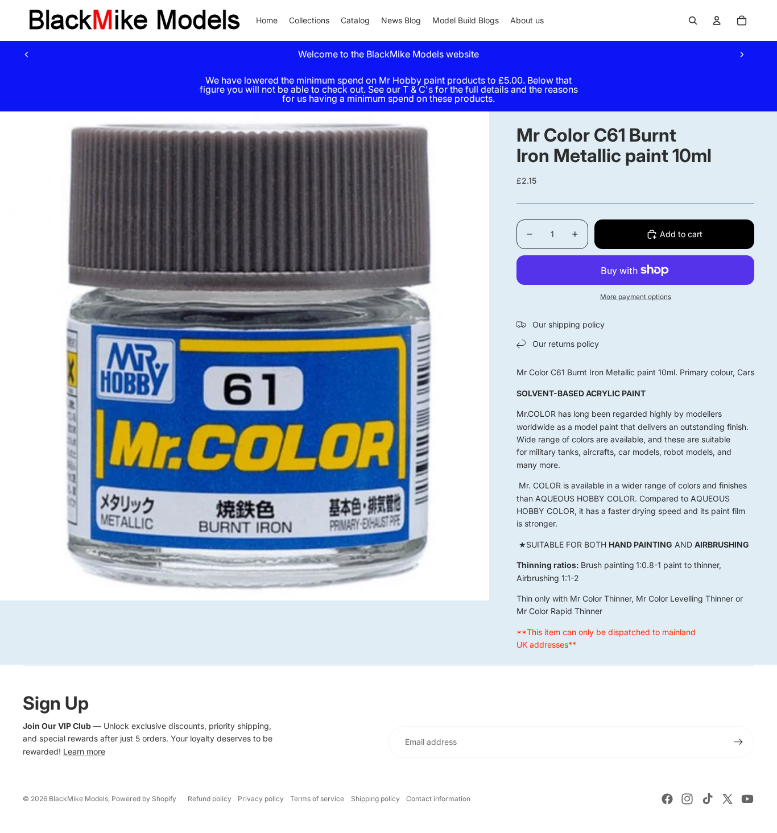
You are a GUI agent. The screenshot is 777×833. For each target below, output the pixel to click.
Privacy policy (261, 798)
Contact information (438, 798)
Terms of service (317, 798)
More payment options (635, 297)
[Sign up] (738, 742)
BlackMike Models (78, 798)
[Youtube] (747, 799)
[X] (727, 799)
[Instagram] (687, 799)
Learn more (84, 751)
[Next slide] (741, 54)
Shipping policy (375, 798)
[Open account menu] (716, 20)
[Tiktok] (707, 799)
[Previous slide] (26, 54)
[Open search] (692, 20)
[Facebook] (667, 799)
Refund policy (210, 798)
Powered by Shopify (143, 798)
